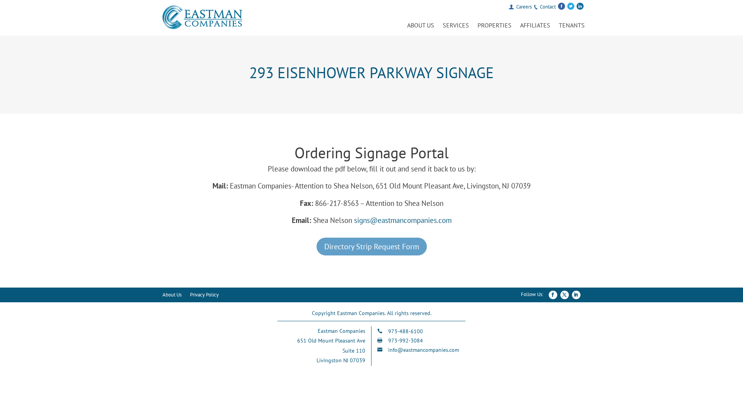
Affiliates (535, 25)
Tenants (572, 25)
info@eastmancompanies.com (423, 349)
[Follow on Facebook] (553, 295)
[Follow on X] (564, 295)
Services (456, 25)
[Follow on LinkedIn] (576, 295)
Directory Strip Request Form (371, 247)
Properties (495, 25)
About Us (420, 25)
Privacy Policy (204, 295)
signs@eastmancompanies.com (403, 220)
